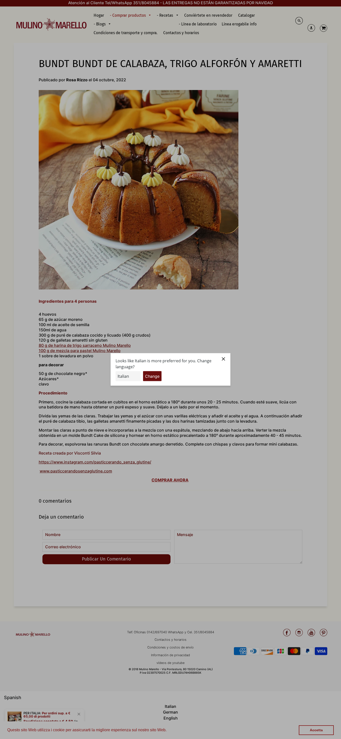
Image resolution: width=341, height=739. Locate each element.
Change (152, 376)
